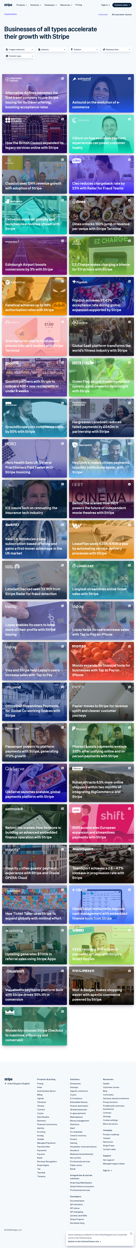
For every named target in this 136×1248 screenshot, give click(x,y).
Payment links (43, 1146)
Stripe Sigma (43, 1165)
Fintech (73, 1139)
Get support (108, 1160)
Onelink (40, 1139)
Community (108, 1094)
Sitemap (107, 1116)
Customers (10, 14)
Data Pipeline (43, 1117)
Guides (106, 1083)
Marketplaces (76, 1117)
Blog (105, 1091)
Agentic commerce (79, 1091)
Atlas (39, 1087)
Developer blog (77, 1223)
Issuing (40, 1135)
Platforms (74, 1124)
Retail (72, 1169)
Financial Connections (47, 1124)
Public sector (76, 1165)
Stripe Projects (77, 1219)
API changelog (76, 1211)
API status (75, 1208)
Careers (106, 1138)
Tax (39, 1169)
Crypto (40, 1113)
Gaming (73, 1143)
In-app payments (78, 1113)
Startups (74, 1087)
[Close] (131, 1234)
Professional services (80, 1161)
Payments (42, 1150)
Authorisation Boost (46, 1091)
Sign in (104, 5)
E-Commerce (76, 1098)
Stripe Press (108, 1145)
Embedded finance (79, 1102)
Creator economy (78, 1135)
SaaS (72, 1128)
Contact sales (121, 5)
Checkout (41, 1102)
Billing (39, 1094)
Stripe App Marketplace (81, 1182)
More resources (110, 1123)
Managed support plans (114, 1163)
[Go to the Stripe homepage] (7, 1079)
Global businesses (78, 1109)
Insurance (74, 1150)
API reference (76, 1204)
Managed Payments (46, 1143)
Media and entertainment (81, 1154)
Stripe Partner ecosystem (82, 1186)
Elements (41, 1120)
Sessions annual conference (116, 1098)
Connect (41, 1109)
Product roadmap (111, 1134)
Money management (79, 1120)
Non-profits (75, 1157)
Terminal (41, 1172)
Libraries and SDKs (78, 1215)
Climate (40, 1105)
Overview (103, 14)
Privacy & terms (110, 1102)
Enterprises (75, 1083)
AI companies (76, 1131)
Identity (40, 1128)
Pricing (79, 5)
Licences (107, 1112)
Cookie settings (110, 1120)
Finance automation (79, 1105)
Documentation (77, 1200)
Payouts (41, 1154)
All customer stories (122, 14)
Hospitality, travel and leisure (83, 1146)
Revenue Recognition (47, 1161)
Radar (39, 1157)
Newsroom (108, 1141)
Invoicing (41, 1131)
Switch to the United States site (83, 1241)
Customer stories (111, 1087)
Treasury (41, 1176)
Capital (40, 1098)
